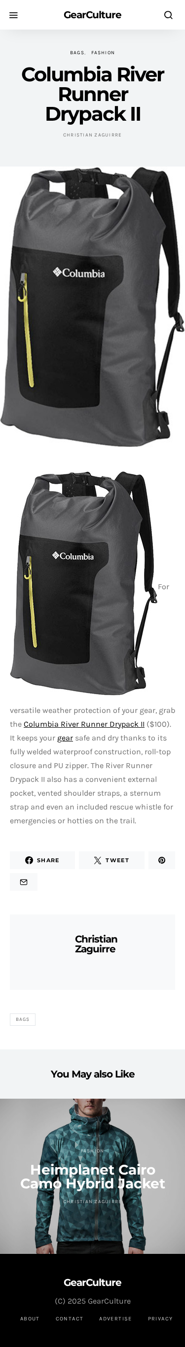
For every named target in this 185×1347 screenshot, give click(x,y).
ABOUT (30, 1318)
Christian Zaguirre (92, 135)
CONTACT (70, 1318)
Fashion (103, 53)
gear (65, 737)
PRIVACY (160, 1318)
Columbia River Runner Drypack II (84, 724)
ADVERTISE (115, 1318)
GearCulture (92, 15)
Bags (77, 53)
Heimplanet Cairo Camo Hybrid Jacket (92, 1176)
